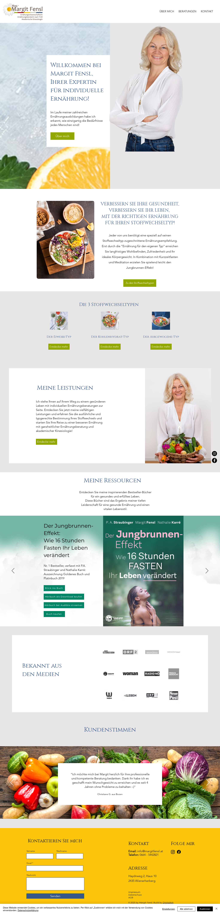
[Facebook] (214, 460)
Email (29, 863)
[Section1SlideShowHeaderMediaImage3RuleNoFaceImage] (113, 811)
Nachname (62, 851)
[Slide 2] (110, 618)
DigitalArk (168, 902)
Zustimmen (205, 908)
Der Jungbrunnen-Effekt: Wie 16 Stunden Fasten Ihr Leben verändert (68, 540)
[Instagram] (214, 453)
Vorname (31, 851)
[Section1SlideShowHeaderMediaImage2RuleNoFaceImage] (110, 811)
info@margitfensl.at (150, 851)
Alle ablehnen (186, 908)
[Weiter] (207, 571)
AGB (130, 897)
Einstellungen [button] (168, 908)
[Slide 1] (107, 618)
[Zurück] (13, 571)
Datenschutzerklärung (28, 910)
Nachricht (31, 875)
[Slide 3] (113, 618)
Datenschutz (135, 894)
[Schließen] (216, 909)
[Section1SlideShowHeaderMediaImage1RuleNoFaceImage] (106, 811)
